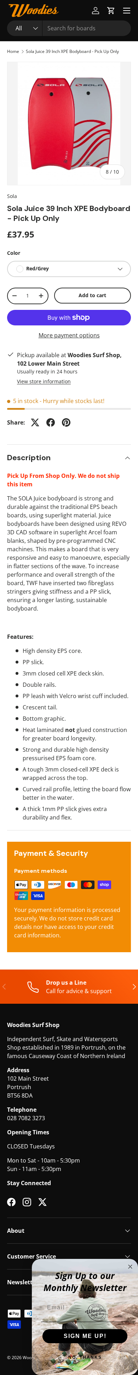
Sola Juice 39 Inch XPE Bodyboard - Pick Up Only (72, 51)
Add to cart (92, 295)
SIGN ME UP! (85, 1336)
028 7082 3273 (26, 1118)
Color (13, 253)
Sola (12, 196)
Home (13, 51)
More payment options (69, 335)
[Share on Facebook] (50, 422)
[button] (111, 10)
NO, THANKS (85, 1357)
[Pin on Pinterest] (66, 422)
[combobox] (69, 28)
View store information (44, 381)
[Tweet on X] (35, 422)
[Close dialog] (130, 1266)
